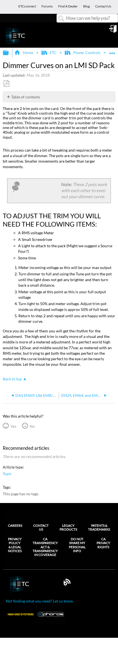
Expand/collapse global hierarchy (9, 53)
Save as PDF (6, 83)
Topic (7, 473)
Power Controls (86, 52)
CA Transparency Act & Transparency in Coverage (45, 547)
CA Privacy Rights (103, 543)
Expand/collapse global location (112, 51)
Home (28, 52)
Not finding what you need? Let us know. (40, 601)
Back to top (12, 379)
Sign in (113, 31)
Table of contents (25, 97)
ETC (53, 52)
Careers (15, 525)
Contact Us (41, 527)
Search (61, 18)
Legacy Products (68, 527)
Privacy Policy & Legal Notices (15, 545)
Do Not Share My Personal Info (77, 545)
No (32, 426)
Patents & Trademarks (99, 527)
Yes (13, 426)
